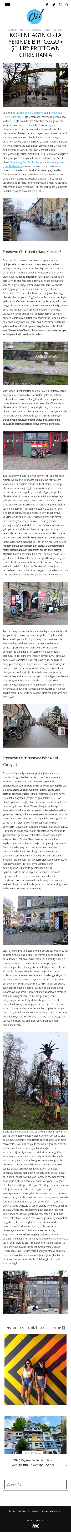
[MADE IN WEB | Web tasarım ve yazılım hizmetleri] (35, 1536)
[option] (35, 1447)
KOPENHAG (33, 30)
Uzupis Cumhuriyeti (13, 116)
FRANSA (35, 1457)
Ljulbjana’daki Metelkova (29, 112)
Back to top (34, 1528)
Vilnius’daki (56, 112)
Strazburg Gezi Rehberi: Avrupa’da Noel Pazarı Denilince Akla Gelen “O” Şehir (35, 1468)
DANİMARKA (16, 30)
